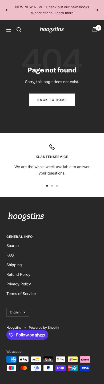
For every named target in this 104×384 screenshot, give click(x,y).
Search (12, 245)
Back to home (52, 100)
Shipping (14, 264)
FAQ (10, 255)
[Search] (19, 29)
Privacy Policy (18, 284)
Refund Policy (18, 274)
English (15, 312)
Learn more (64, 13)
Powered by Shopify (44, 327)
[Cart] (95, 29)
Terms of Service (21, 293)
